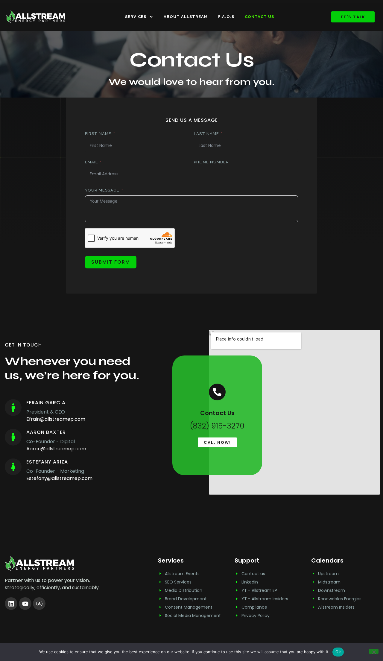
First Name (98, 133)
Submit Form (110, 262)
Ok (338, 651)
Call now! (217, 442)
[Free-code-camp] (39, 603)
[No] (374, 651)
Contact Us (259, 16)
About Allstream (186, 16)
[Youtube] (25, 603)
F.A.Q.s (226, 16)
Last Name (206, 133)
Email (91, 162)
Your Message (102, 190)
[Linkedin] (11, 603)
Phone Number (211, 162)
